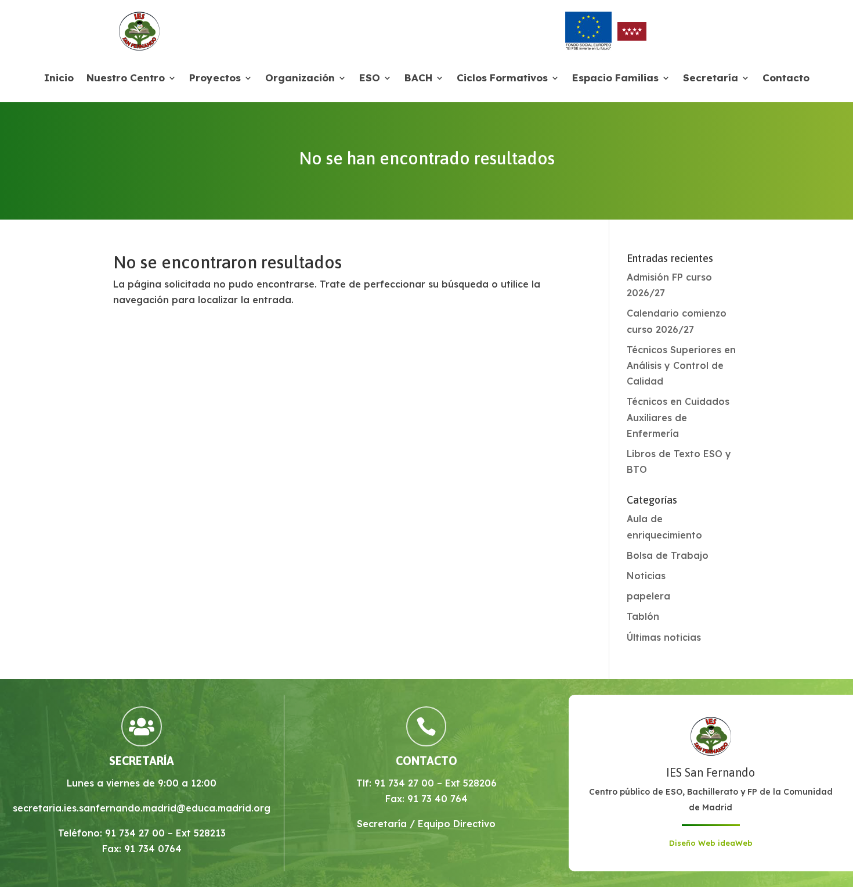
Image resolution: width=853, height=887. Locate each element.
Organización (300, 79)
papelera (648, 596)
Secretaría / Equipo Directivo (426, 823)
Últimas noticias (664, 637)
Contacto (785, 79)
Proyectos (215, 79)
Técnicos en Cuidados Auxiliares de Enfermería (678, 417)
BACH (418, 79)
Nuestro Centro (125, 79)
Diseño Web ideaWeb (711, 843)
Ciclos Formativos (502, 79)
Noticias (646, 575)
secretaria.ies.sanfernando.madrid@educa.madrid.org (141, 808)
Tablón (643, 616)
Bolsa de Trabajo (668, 555)
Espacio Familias (615, 79)
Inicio (59, 79)
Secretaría (710, 79)
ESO (369, 79)
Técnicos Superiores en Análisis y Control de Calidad (681, 365)
